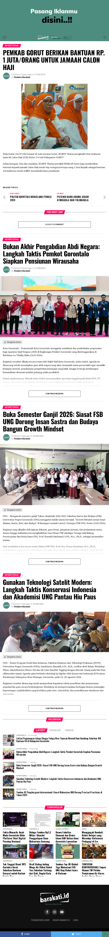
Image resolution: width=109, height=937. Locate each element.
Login (75, 920)
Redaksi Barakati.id (61, 920)
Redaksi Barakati (22, 77)
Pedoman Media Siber (40, 920)
